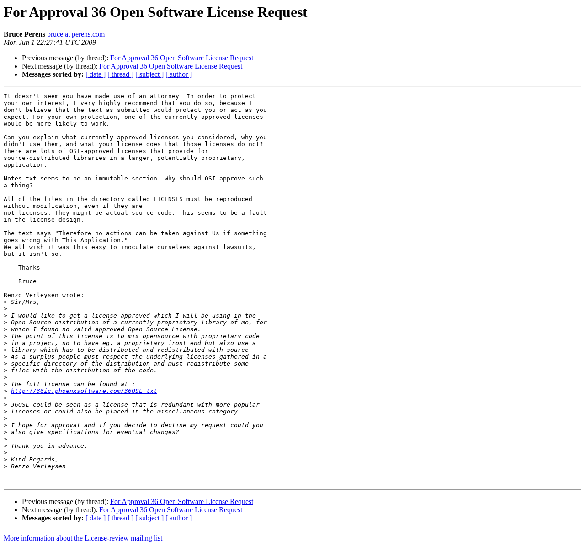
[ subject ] (149, 74)
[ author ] (178, 74)
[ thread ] (120, 74)
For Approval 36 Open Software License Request (181, 58)
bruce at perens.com (76, 34)
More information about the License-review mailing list (83, 538)
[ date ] (95, 74)
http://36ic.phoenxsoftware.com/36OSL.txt (84, 390)
